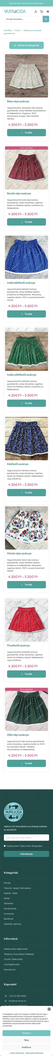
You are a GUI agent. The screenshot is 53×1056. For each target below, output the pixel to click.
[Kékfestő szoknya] (26, 438)
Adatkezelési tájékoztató (34, 1053)
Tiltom (26, 1040)
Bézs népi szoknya (18, 101)
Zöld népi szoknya (18, 735)
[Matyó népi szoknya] (26, 528)
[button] (49, 1009)
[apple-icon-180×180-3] (13, 803)
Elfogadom (26, 1033)
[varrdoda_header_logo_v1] (15, 10)
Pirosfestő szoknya (18, 645)
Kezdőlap (8, 30)
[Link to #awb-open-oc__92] (47, 11)
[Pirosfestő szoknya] (26, 620)
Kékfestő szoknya (17, 464)
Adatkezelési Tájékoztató (18, 846)
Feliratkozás (26, 853)
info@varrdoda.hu (17, 1001)
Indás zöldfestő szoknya (21, 374)
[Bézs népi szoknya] (26, 76)
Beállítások (26, 1047)
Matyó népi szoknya (19, 553)
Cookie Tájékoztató (17, 1053)
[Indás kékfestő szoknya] (26, 257)
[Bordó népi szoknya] (26, 168)
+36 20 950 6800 (17, 996)
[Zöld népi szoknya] (26, 709)
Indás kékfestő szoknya (21, 282)
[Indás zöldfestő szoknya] (26, 349)
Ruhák (17, 30)
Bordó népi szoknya (19, 193)
